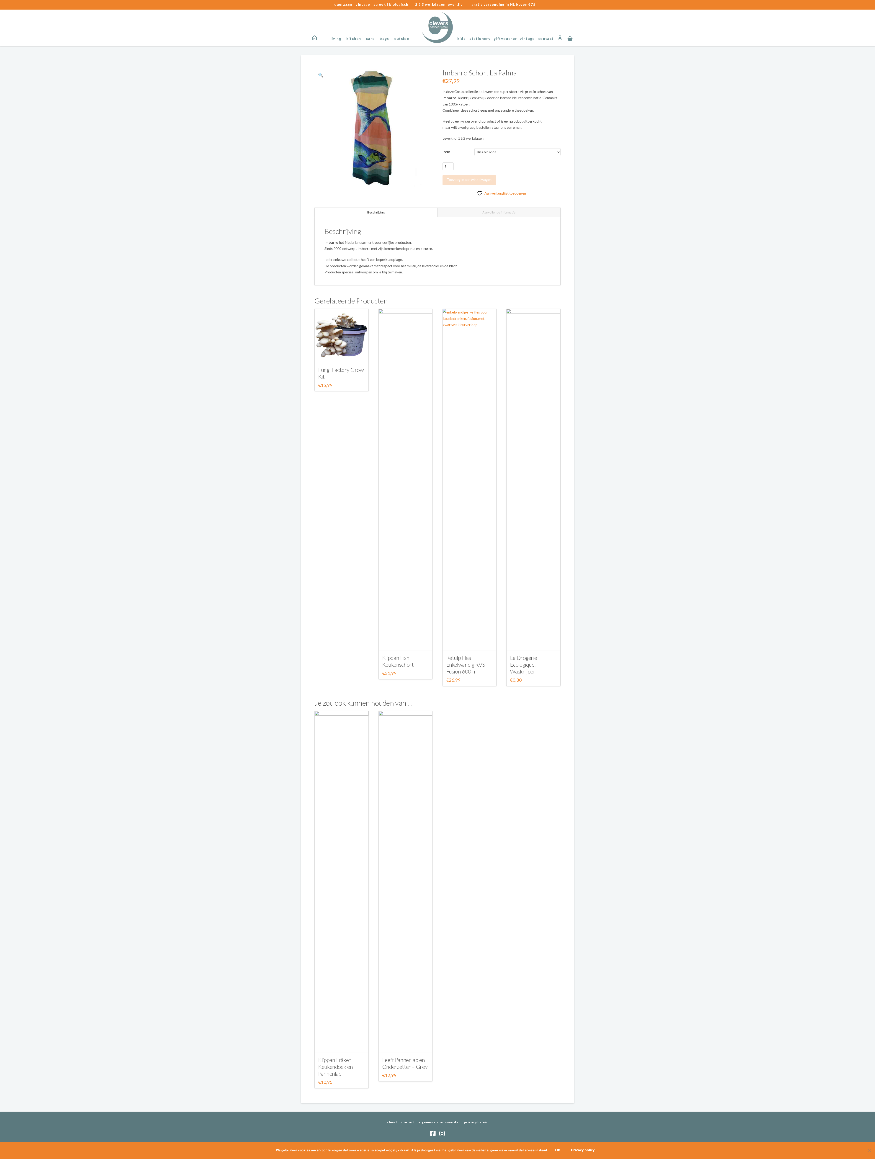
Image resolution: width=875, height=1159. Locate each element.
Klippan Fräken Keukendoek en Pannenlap (335, 1066)
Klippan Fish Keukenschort (398, 661)
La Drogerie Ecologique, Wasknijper (523, 664)
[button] (570, 38)
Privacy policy (583, 1150)
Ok (557, 1150)
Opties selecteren (341, 355)
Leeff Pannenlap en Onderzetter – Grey (405, 1063)
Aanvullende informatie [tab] (498, 212)
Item (446, 151)
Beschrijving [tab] (376, 212)
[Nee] (869, 1150)
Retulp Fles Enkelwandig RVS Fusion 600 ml (465, 664)
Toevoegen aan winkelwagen (469, 179)
